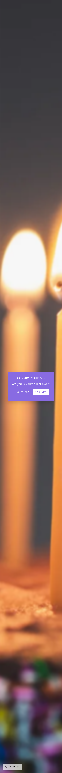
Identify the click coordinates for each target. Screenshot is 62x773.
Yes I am (40, 392)
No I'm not (22, 392)
